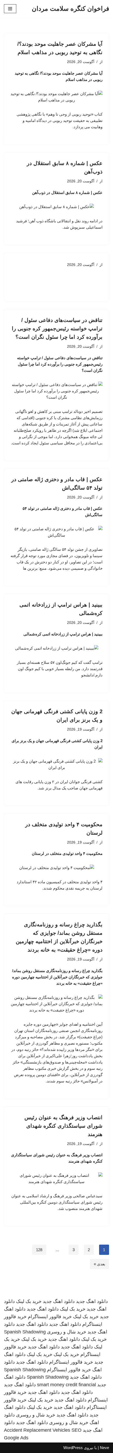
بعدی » (99, 1264)
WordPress (73, 1447)
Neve (104, 1447)
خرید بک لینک (29, 1301)
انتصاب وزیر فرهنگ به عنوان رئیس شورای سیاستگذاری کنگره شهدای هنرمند (63, 1126)
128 (39, 1249)
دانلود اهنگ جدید (92, 1301)
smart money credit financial (66, 1384)
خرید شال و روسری (66, 1331)
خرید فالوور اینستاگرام (50, 1316)
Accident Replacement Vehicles (37, 1430)
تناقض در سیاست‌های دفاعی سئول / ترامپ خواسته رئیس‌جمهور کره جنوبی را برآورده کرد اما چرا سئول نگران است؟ (57, 328)
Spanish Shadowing (25, 1331)
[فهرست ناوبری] (10, 8)
